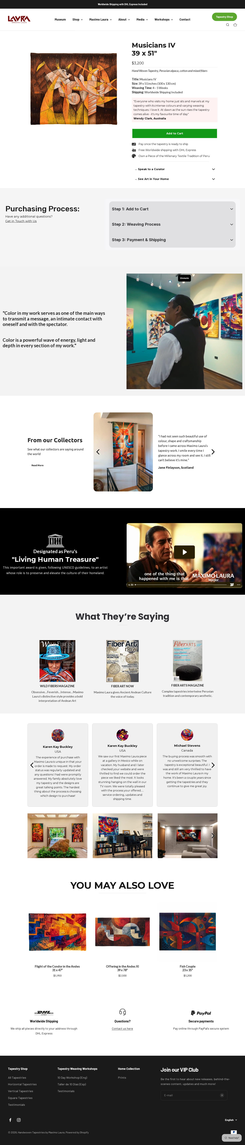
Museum (60, 19)
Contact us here (122, 1028)
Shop (75, 19)
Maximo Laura (98, 19)
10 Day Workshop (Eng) (72, 1077)
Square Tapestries (20, 1098)
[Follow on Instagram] (18, 1120)
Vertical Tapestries (20, 1091)
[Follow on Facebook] (10, 1120)
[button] (175, 169)
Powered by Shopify (77, 1132)
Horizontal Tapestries (22, 1084)
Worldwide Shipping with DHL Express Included (122, 4)
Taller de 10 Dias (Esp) (72, 1084)
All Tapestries (17, 1077)
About (122, 19)
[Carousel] (74, 89)
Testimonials (16, 1104)
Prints (122, 1077)
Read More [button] (38, 465)
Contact (185, 19)
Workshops (162, 19)
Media (140, 19)
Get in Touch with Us (21, 221)
